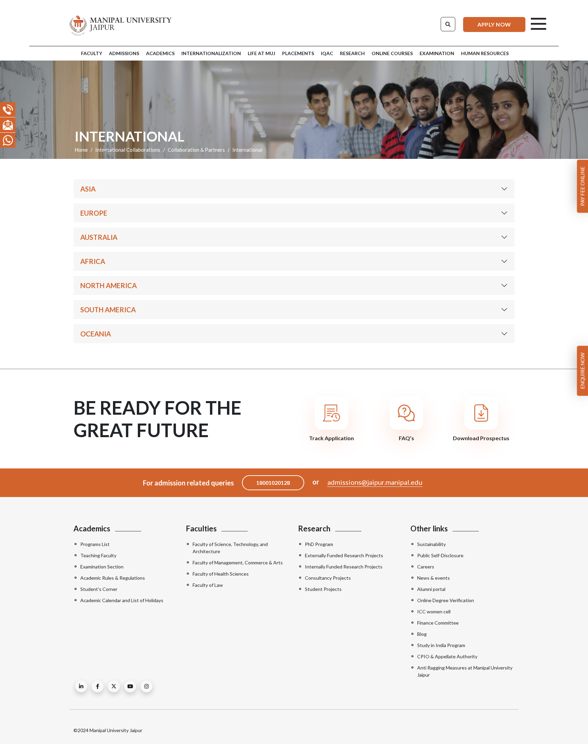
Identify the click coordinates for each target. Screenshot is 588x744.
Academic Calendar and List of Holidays (121, 600)
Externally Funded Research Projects (344, 555)
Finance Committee (438, 623)
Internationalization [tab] (211, 53)
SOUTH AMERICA (108, 309)
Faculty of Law (208, 585)
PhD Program (319, 544)
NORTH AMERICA (108, 285)
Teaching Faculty (98, 555)
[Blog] (81, 686)
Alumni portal (431, 589)
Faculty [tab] (91, 53)
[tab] (391, 53)
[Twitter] (114, 686)
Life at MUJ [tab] (261, 53)
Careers (425, 566)
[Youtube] (130, 686)
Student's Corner (98, 589)
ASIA (88, 189)
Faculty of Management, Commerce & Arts (238, 562)
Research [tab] (352, 53)
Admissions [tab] (124, 53)
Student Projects (323, 589)
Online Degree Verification (445, 600)
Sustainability (431, 544)
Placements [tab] (298, 53)
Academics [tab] (160, 53)
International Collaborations (127, 150)
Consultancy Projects (328, 578)
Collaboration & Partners (196, 150)
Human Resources (485, 53)
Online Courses (392, 53)
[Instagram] (146, 686)
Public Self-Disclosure (440, 555)
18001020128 (273, 482)
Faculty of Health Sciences (221, 574)
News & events (433, 578)
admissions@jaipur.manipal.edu (374, 482)
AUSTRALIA (98, 237)
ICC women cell (434, 611)
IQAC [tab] (327, 53)
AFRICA (92, 261)
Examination (437, 53)
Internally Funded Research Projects (343, 566)
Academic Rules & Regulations (112, 578)
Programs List (95, 544)
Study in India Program (441, 645)
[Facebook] (97, 686)
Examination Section (102, 566)
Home (81, 150)
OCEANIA (95, 334)
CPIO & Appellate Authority (447, 656)
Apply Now (494, 24)
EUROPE (93, 213)
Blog (422, 634)
